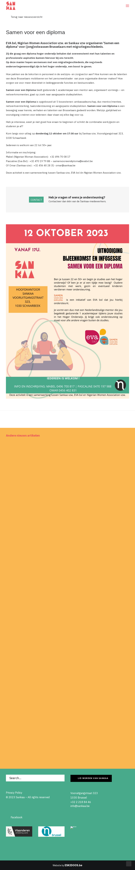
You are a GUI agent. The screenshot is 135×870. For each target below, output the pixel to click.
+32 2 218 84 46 (80, 802)
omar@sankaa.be (65, 165)
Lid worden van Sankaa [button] (93, 778)
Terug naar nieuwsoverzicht (24, 16)
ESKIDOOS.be (73, 865)
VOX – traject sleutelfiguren (28, 624)
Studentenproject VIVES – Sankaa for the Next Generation (50, 517)
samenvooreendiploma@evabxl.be (73, 161)
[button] (127, 6)
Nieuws (122, 448)
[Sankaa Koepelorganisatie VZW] (11, 6)
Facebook (14, 817)
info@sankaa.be (80, 806)
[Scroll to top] (128, 863)
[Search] (35, 778)
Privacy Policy (14, 792)
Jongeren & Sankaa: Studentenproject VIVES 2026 (44, 731)
